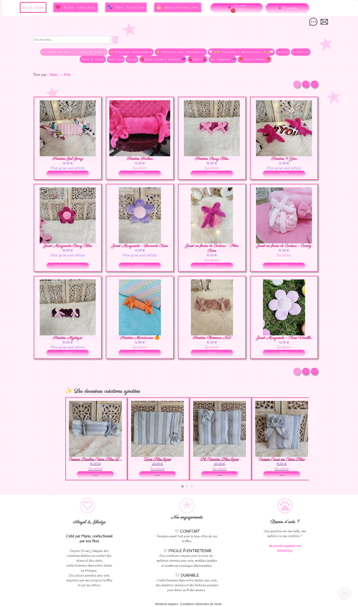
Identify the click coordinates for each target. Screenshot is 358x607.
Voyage (132, 59)
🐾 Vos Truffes (126, 7)
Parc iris (115, 59)
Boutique (33, 7)
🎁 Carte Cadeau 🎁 (254, 59)
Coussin (283, 52)
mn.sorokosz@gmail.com (285, 546)
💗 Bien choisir (75, 7)
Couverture (300, 52)
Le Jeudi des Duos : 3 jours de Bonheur (73, 52)
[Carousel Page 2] (187, 486)
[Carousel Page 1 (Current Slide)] (182, 486)
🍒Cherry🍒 (197, 59)
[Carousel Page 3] (192, 486)
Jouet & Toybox (93, 59)
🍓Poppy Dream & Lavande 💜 (163, 59)
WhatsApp (284, 551)
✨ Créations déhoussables (131, 52)
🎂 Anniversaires (177, 7)
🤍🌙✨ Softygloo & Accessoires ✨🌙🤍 (241, 52)
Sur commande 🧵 (223, 59)
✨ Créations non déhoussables (181, 52)
